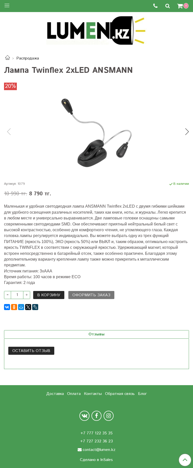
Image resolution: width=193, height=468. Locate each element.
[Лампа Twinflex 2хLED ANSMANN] (96, 132)
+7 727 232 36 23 (96, 441)
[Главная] (7, 58)
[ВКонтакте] (7, 307)
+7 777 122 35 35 (96, 433)
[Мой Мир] (21, 307)
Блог (142, 394)
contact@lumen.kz (99, 450)
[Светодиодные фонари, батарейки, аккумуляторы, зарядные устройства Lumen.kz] (96, 30)
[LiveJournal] (35, 307)
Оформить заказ (91, 295)
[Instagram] (109, 416)
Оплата (74, 394)
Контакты (93, 394)
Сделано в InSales (96, 460)
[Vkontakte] (84, 416)
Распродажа (27, 58)
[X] (28, 307)
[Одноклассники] (14, 307)
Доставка (55, 394)
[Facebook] (96, 416)
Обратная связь (120, 394)
